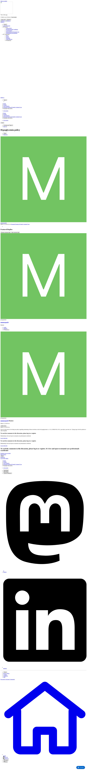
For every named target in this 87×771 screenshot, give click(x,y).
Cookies (5, 674)
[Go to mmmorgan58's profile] (43, 221)
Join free (5, 438)
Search (5, 24)
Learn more (3, 19)
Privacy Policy (6, 673)
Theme (5, 672)
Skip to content (4, 1)
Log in (2, 438)
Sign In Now (3, 454)
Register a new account (6, 453)
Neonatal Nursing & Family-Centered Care (20, 224)
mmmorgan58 (4, 223)
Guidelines (5, 675)
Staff (4, 677)
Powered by (8, 679)
